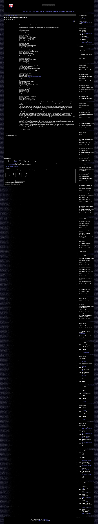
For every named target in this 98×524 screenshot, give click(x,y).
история (29, 11)
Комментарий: (7, 158)
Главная (6, 15)
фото (44, 11)
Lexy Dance (40, 520)
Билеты (90, 33)
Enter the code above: (10, 180)
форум (68, 11)
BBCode (15, 161)
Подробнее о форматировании (11, 166)
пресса (52, 11)
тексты (48, 11)
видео (41, 11)
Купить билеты (86, 348)
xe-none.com (45, 519)
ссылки (56, 11)
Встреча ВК (85, 33)
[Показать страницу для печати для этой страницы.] (75, 21)
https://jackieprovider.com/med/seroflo (34, 26)
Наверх (6, 133)
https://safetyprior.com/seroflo (35, 76)
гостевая (73, 11)
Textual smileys (11, 164)
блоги (64, 11)
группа (33, 11)
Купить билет (82, 333)
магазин (61, 11)
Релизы (16, 15)
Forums (11, 15)
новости (25, 11)
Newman (47, 520)
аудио (37, 11)
